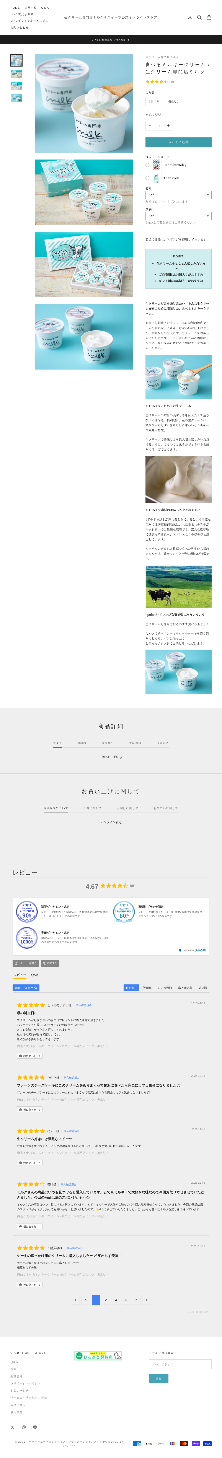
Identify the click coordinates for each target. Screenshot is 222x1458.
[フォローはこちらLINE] (35, 1427)
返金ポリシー (19, 1405)
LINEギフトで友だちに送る (29, 20)
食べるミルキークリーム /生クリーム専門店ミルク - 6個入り (67, 1216)
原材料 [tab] (82, 742)
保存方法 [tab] (163, 742)
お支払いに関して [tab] (166, 808)
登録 (158, 1379)
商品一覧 (31, 7)
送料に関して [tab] (92, 808)
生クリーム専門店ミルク (162, 57)
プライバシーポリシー (25, 1383)
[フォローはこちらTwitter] (12, 1427)
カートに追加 (178, 142)
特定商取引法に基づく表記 (28, 1398)
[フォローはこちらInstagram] (24, 1427)
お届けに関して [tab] (128, 808)
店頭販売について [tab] (56, 808)
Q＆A (45, 7)
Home (15, 7)
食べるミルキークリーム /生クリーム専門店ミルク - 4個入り (67, 1046)
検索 (13, 1369)
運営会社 (16, 1376)
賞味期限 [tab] (135, 742)
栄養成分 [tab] (108, 742)
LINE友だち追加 (21, 14)
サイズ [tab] (57, 742)
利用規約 (16, 1412)
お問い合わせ (19, 27)
